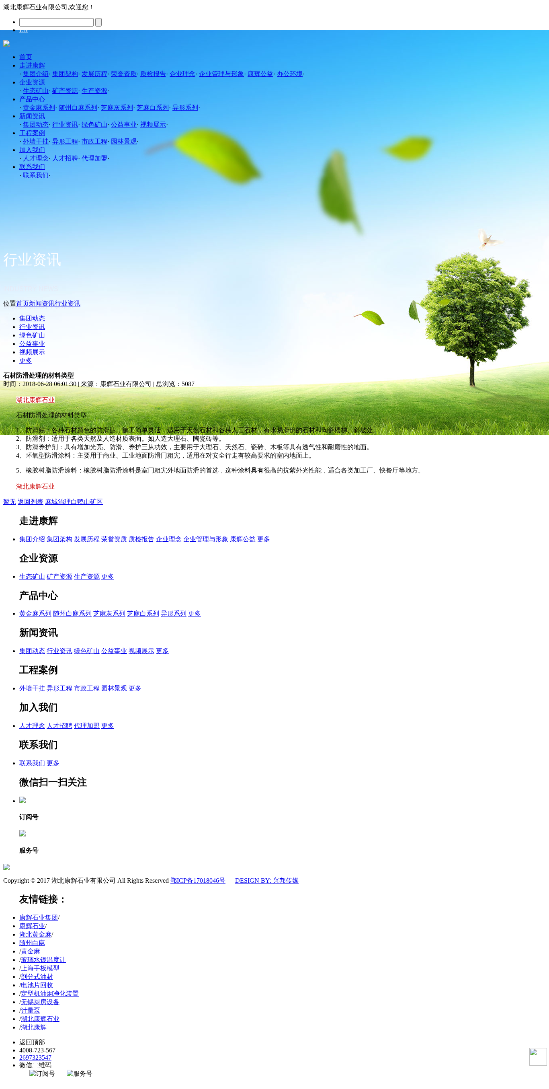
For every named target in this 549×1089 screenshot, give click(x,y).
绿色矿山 (94, 124)
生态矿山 (36, 90)
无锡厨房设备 (40, 1002)
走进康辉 (32, 65)
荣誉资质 (124, 73)
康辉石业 (32, 926)
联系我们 (32, 166)
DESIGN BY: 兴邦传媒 (267, 880)
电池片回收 (37, 985)
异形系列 (185, 107)
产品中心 (32, 99)
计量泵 (30, 1010)
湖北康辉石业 (40, 1018)
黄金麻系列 (39, 107)
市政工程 (94, 141)
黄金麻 (30, 951)
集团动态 (36, 124)
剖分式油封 (37, 976)
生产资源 (94, 90)
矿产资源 (65, 90)
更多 (25, 360)
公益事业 (124, 124)
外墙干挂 (36, 141)
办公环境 (290, 73)
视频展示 (153, 124)
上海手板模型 (40, 968)
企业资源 (32, 82)
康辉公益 (260, 73)
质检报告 (153, 73)
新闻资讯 (32, 116)
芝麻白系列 (153, 107)
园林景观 (124, 141)
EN (23, 30)
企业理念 (182, 73)
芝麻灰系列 (117, 107)
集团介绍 (36, 73)
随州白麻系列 (78, 107)
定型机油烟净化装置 (50, 993)
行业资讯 (65, 124)
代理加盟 (94, 158)
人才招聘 (65, 158)
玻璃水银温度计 (43, 959)
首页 (25, 56)
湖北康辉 (34, 1027)
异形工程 (65, 141)
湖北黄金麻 (35, 934)
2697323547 (35, 1057)
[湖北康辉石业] (6, 44)
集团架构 (65, 73)
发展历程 (94, 73)
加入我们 (32, 149)
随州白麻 (32, 942)
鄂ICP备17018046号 (197, 880)
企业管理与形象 (221, 73)
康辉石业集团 (38, 917)
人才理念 (36, 158)
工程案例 (32, 132)
